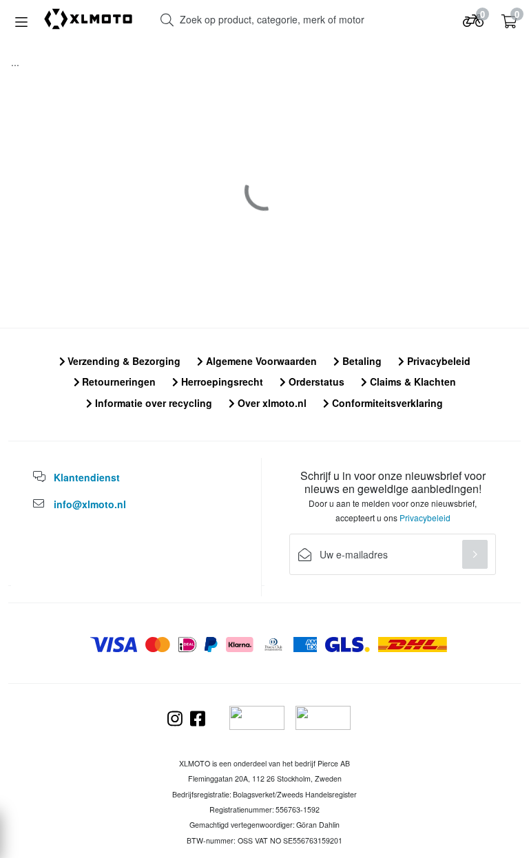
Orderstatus (315, 381)
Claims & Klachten (411, 381)
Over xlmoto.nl (271, 403)
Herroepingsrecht (220, 381)
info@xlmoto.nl (90, 504)
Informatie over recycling (152, 403)
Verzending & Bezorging (122, 361)
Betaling (361, 361)
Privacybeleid (437, 361)
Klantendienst (87, 477)
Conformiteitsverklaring (386, 403)
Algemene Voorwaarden (260, 361)
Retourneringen (117, 381)
